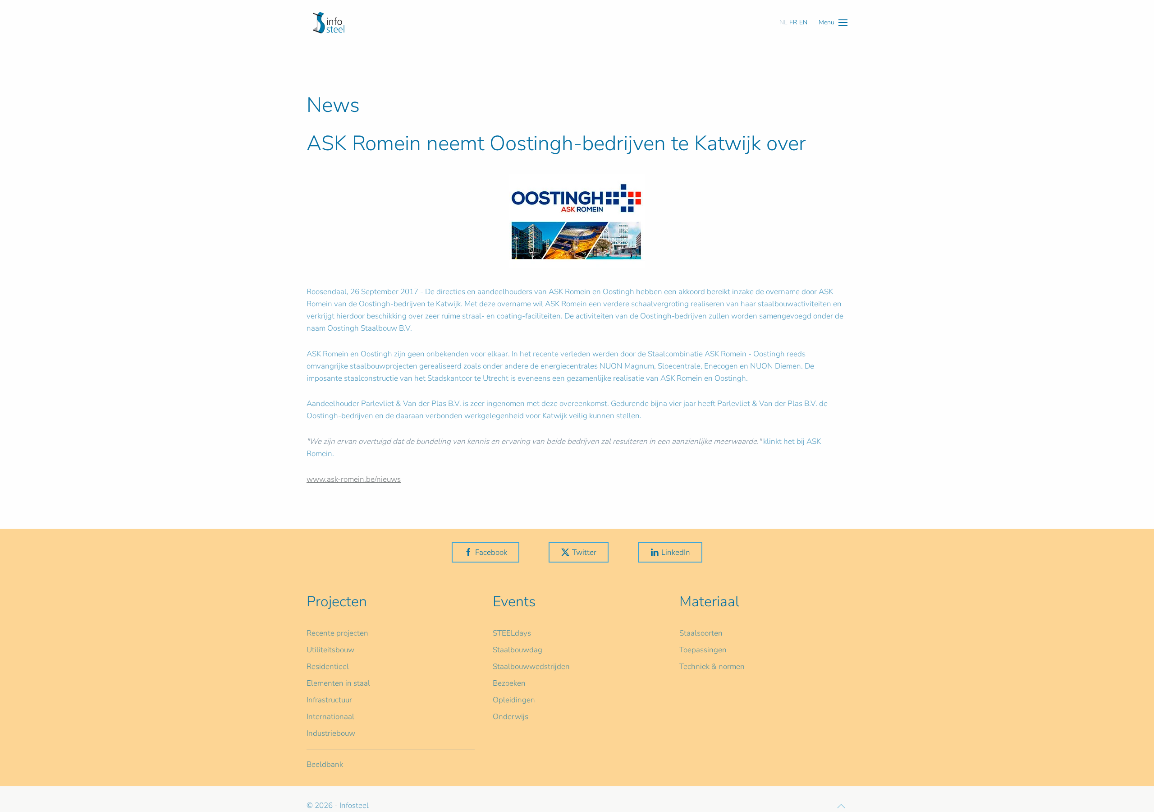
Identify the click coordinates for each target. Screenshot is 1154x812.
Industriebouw (331, 733)
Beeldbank (325, 764)
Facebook (491, 552)
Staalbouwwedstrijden (531, 666)
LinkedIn (675, 552)
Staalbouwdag (517, 650)
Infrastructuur (329, 700)
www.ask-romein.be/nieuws (354, 479)
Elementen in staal (338, 683)
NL (783, 22)
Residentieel (328, 666)
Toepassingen (703, 650)
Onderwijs (510, 716)
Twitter (584, 552)
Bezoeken (509, 683)
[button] (833, 22)
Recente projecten (337, 633)
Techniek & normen (712, 666)
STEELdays (512, 633)
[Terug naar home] (329, 22)
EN (803, 22)
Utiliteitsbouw (330, 650)
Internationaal (330, 716)
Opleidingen (514, 700)
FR (793, 22)
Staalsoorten (701, 633)
